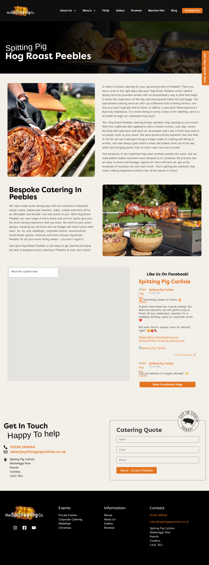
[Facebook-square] (24, 527)
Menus (108, 515)
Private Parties (67, 515)
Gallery (120, 10)
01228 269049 (158, 515)
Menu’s (87, 10)
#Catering (163, 340)
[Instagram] (15, 527)
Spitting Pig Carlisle (165, 281)
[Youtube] (34, 527)
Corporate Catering (70, 519)
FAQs (105, 10)
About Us (66, 10)
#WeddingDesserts (166, 337)
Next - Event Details (136, 470)
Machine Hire (156, 10)
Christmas (64, 527)
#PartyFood (177, 340)
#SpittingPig (146, 337)
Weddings (64, 523)
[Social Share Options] (194, 355)
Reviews (136, 10)
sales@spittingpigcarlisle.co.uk (169, 521)
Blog (174, 10)
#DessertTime (147, 340)
